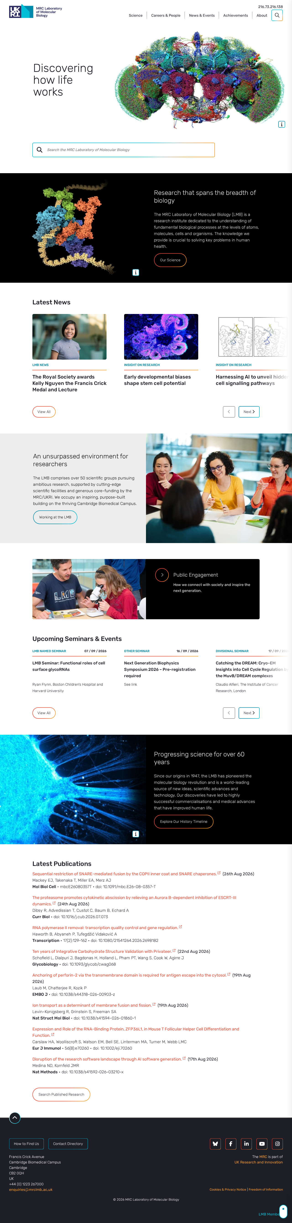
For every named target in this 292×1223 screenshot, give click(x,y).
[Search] (277, 15)
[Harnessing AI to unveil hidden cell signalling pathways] (253, 337)
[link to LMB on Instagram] (277, 1144)
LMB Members (271, 1214)
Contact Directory (68, 1144)
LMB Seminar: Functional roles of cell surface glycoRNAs (68, 666)
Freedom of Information (266, 1190)
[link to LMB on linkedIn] (246, 1144)
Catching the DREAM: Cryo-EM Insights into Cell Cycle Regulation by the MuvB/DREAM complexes (252, 669)
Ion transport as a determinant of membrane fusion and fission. (92, 1005)
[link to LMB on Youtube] (262, 1144)
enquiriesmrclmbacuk (30, 1189)
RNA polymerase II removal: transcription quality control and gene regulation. (105, 927)
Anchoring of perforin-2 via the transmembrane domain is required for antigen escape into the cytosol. (129, 975)
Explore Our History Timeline (183, 821)
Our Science (170, 260)
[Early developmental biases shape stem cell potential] (161, 337)
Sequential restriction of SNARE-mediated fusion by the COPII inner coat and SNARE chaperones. (124, 873)
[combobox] (130, 150)
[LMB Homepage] (35, 12)
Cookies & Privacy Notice (228, 1190)
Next (248, 412)
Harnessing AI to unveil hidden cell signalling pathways (253, 380)
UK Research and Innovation (259, 1162)
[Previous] (229, 412)
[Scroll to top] (15, 1118)
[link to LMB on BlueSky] (215, 1144)
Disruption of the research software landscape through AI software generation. (107, 1059)
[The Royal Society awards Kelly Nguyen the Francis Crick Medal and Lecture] (69, 337)
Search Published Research (61, 1094)
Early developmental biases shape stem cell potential (157, 380)
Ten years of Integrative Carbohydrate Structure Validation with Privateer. (102, 951)
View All (44, 412)
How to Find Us (26, 1144)
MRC (263, 1157)
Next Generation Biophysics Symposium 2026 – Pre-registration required (160, 669)
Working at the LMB (55, 517)
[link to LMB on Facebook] (231, 1144)
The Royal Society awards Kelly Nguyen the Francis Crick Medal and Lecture (69, 383)
